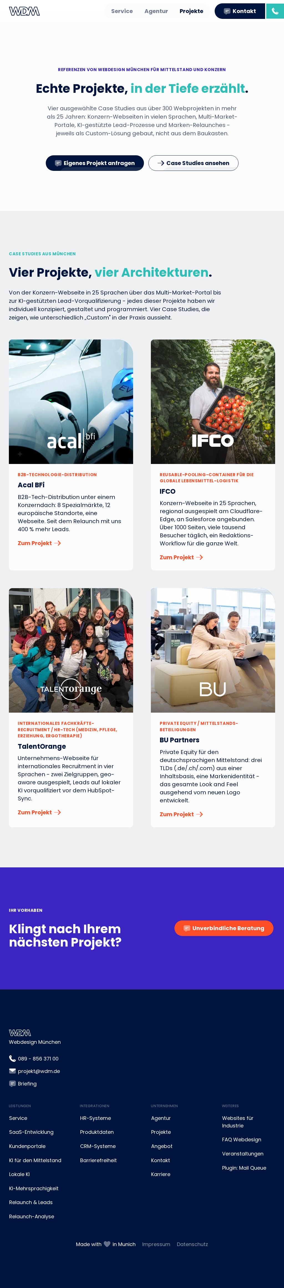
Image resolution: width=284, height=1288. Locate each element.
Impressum (156, 1244)
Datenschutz (192, 1244)
